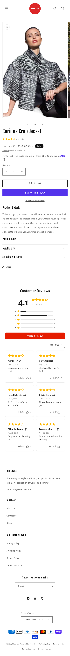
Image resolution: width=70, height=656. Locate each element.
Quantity (6, 165)
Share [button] (8, 267)
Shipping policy (44, 649)
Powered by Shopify (28, 644)
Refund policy (44, 644)
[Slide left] (27, 124)
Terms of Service (14, 566)
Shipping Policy (14, 551)
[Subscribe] (51, 586)
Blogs (9, 523)
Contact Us (12, 516)
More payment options (35, 200)
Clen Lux (15, 644)
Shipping (5, 150)
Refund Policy (13, 558)
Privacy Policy (13, 543)
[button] (6, 8)
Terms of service (28, 649)
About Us (11, 508)
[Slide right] (42, 124)
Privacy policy (59, 644)
